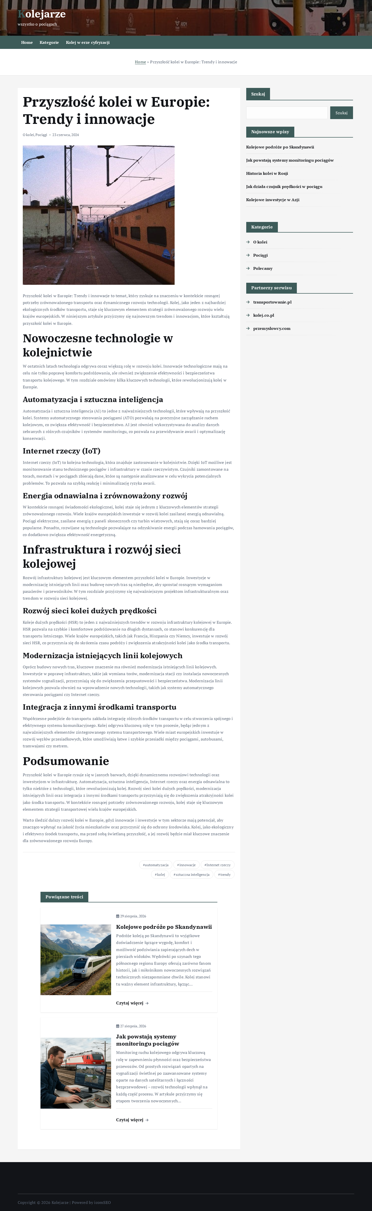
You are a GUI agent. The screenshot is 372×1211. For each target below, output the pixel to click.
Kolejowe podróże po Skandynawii (280, 147)
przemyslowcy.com (272, 328)
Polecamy (262, 268)
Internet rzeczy (218, 864)
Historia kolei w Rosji (267, 173)
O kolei (28, 134)
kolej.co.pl (263, 315)
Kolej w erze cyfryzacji (88, 42)
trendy (225, 874)
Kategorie (49, 42)
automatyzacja (157, 864)
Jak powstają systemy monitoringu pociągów (290, 160)
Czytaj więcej (130, 1003)
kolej (161, 874)
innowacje (187, 864)
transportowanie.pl (272, 302)
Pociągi (41, 134)
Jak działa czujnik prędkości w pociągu (284, 186)
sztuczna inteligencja (193, 874)
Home (27, 42)
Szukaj (258, 94)
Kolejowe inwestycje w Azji (272, 199)
